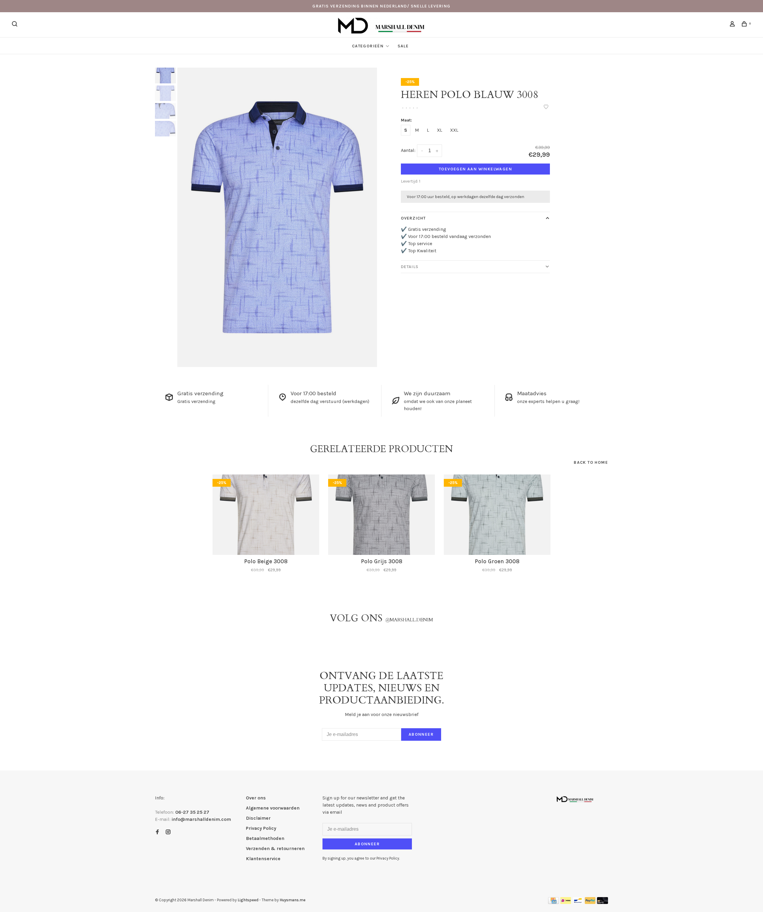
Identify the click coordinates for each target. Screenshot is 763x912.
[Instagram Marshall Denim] (168, 832)
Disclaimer (258, 818)
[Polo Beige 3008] (266, 514)
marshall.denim (409, 620)
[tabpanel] (277, 217)
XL (439, 130)
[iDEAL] (565, 902)
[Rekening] (733, 24)
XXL (454, 130)
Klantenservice (263, 858)
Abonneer (421, 734)
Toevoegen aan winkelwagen (475, 169)
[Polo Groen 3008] (497, 514)
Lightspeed (248, 900)
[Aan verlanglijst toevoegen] (546, 107)
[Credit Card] (553, 902)
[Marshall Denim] (575, 798)
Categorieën (368, 46)
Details (409, 266)
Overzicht (413, 218)
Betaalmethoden (265, 838)
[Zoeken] (15, 24)
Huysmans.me (292, 900)
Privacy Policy (261, 828)
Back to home (591, 462)
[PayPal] (590, 902)
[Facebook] (157, 832)
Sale (403, 46)
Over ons (256, 798)
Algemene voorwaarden (273, 808)
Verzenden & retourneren (275, 848)
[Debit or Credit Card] (602, 902)
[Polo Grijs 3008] (381, 514)
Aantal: (408, 150)
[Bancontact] (578, 902)
